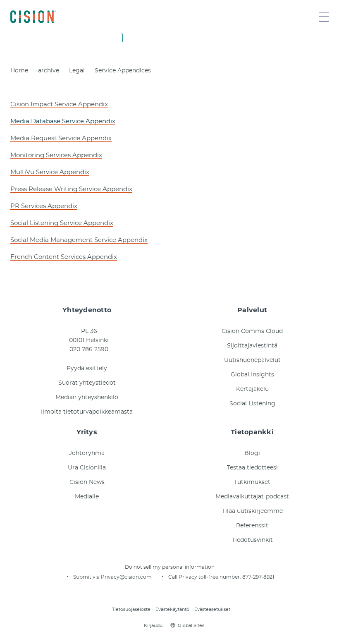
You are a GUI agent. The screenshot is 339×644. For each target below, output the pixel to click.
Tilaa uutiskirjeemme (252, 511)
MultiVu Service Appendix (49, 172)
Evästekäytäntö (172, 609)
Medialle (87, 497)
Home (19, 71)
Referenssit (252, 526)
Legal (77, 71)
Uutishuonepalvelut (252, 360)
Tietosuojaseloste (131, 609)
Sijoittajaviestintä (252, 346)
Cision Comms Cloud (252, 331)
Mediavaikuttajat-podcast (252, 497)
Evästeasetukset (212, 609)
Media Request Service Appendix (61, 138)
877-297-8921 (258, 577)
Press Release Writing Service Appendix (71, 189)
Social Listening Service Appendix (61, 223)
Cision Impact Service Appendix (59, 104)
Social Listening (252, 404)
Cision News (87, 482)
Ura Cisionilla (87, 468)
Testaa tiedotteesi (252, 468)
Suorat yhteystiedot (87, 383)
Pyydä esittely (87, 368)
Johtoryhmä (87, 453)
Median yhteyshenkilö (86, 397)
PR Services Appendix (43, 206)
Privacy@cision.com (126, 577)
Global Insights (252, 375)
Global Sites (191, 625)
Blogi (252, 453)
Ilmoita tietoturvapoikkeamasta (87, 412)
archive (48, 71)
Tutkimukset (252, 482)
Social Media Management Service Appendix (79, 240)
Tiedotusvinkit (252, 540)
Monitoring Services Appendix (56, 155)
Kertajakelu (252, 389)
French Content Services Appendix (63, 257)
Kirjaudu (153, 625)
